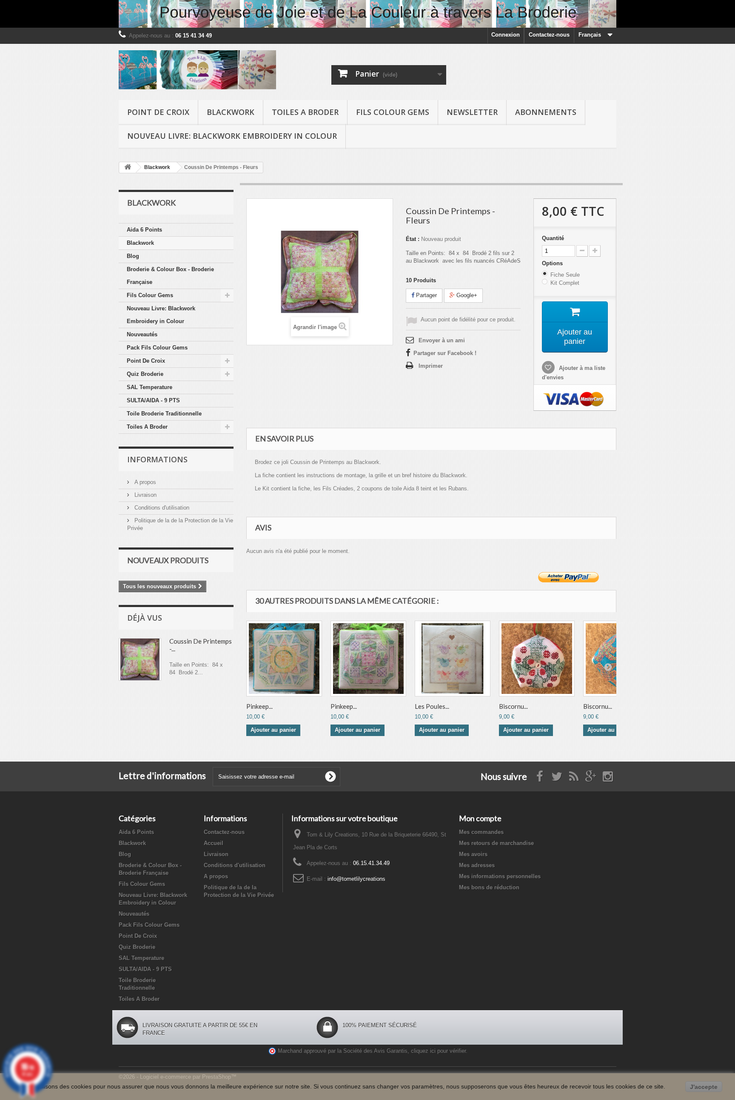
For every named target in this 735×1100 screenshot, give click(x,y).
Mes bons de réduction (489, 887)
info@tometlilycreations (356, 879)
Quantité (553, 238)
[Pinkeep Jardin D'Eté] (284, 658)
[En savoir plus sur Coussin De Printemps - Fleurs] (140, 659)
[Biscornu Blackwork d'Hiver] (537, 658)
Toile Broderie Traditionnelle (164, 413)
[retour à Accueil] (128, 167)
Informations (157, 459)
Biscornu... (513, 706)
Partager (425, 295)
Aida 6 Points (144, 229)
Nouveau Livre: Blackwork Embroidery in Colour (232, 136)
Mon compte (480, 818)
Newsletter (472, 112)
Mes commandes (481, 832)
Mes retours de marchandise (496, 843)
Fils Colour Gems (392, 112)
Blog (133, 256)
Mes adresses (477, 865)
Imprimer (431, 366)
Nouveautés (142, 334)
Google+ (466, 295)
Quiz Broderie (145, 374)
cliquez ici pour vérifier (438, 1051)
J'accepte (704, 1086)
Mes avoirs (473, 854)
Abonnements (545, 112)
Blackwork (230, 112)
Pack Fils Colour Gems (157, 347)
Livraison (145, 495)
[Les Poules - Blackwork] (452, 658)
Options (553, 263)
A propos (144, 482)
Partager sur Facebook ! (444, 353)
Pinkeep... (259, 706)
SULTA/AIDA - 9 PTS (153, 400)
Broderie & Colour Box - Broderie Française (170, 275)
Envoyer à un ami (442, 340)
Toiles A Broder (305, 112)
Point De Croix (158, 112)
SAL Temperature (149, 387)
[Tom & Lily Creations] (197, 69)
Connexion (505, 35)
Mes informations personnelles (500, 876)
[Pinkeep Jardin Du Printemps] (368, 658)
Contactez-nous (549, 35)
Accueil (213, 843)
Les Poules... (432, 706)
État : (412, 239)
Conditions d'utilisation (161, 507)
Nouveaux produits (167, 560)
